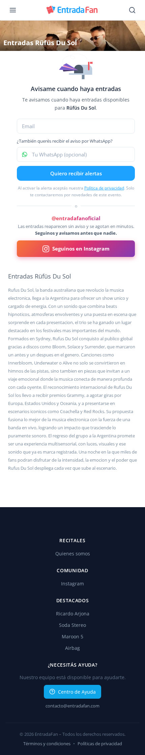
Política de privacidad (104, 188)
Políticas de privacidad (100, 744)
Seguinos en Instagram (81, 248)
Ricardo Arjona (72, 613)
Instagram (72, 583)
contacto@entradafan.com (72, 706)
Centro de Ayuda (77, 692)
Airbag (72, 648)
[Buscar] (132, 10)
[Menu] (12, 10)
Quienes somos (72, 553)
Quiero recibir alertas (76, 173)
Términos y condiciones (46, 744)
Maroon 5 (72, 636)
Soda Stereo (72, 625)
